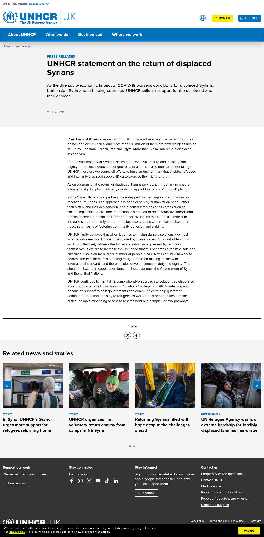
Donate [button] (225, 18)
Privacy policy (196, 521)
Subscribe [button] (146, 492)
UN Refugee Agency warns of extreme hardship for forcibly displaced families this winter (229, 425)
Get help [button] (252, 18)
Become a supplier (215, 505)
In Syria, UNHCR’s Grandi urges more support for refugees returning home (27, 425)
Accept (249, 530)
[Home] (30, 18)
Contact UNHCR (213, 480)
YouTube (98, 480)
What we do (56, 34)
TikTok (107, 480)
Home (6, 46)
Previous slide (7, 385)
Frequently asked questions (222, 474)
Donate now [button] (15, 483)
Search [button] (190, 18)
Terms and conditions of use (227, 521)
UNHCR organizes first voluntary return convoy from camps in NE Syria (97, 425)
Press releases (23, 46)
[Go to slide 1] (131, 447)
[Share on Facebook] (136, 335)
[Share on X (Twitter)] (127, 335)
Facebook (71, 480)
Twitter (89, 480)
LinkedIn (115, 480)
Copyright (255, 521)
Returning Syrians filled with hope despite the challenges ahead (162, 425)
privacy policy (17, 532)
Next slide (257, 385)
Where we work (127, 34)
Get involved (90, 34)
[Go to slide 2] (135, 447)
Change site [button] (36, 4)
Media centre (211, 486)
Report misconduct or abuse (222, 492)
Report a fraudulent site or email (225, 498)
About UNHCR (22, 34)
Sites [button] (202, 18)
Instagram (80, 480)
